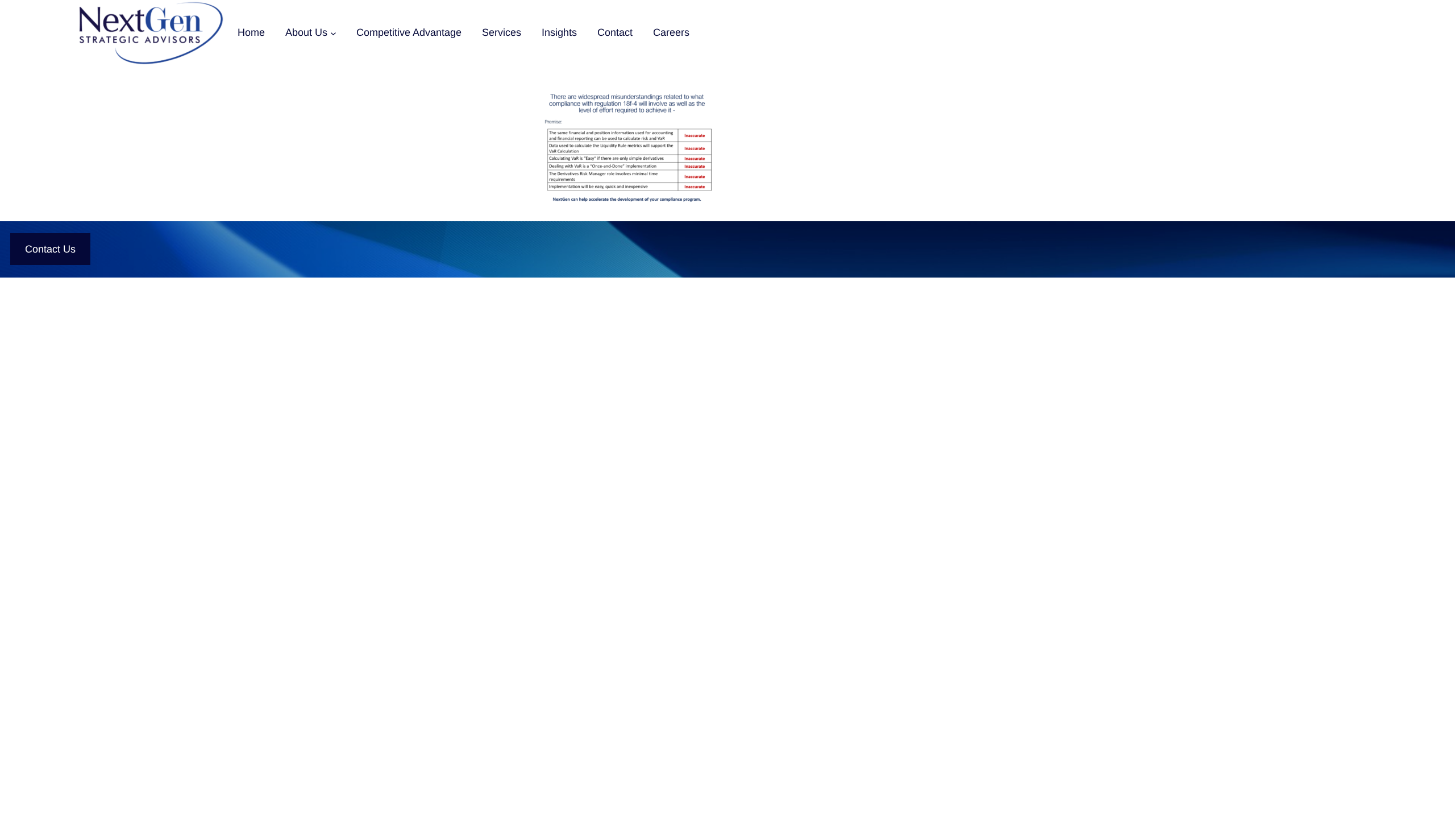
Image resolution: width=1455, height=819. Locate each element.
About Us (306, 32)
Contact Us (50, 249)
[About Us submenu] (333, 33)
